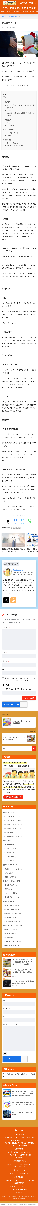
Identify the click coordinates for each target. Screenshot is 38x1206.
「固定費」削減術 (11, 848)
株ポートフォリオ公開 (13, 913)
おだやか (8, 120)
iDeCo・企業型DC (11, 893)
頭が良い (8, 102)
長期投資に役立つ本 (12, 897)
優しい (9, 123)
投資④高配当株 (8, 901)
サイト (4, 669)
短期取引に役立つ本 (12, 945)
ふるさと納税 (9, 860)
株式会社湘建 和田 (28, 1074)
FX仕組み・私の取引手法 (13, 941)
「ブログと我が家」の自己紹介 (11, 1074)
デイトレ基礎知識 (11, 929)
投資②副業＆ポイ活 (28, 12)
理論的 (9, 110)
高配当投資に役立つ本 (13, 921)
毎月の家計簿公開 (11, 844)
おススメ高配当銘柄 (12, 905)
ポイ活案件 (9, 873)
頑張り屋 (8, 140)
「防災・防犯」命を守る (13, 836)
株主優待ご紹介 (10, 917)
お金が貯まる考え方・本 (13, 824)
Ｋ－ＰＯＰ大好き (12, 133)
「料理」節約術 (10, 856)
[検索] (34, 748)
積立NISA (8, 889)
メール (5, 661)
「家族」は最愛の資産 (13, 820)
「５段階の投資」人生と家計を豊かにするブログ (19, 5)
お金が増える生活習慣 (13, 828)
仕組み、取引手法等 (12, 909)
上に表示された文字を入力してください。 (17, 689)
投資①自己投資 (5, 12)
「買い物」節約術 (11, 852)
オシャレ (9, 135)
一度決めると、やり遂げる (15, 145)
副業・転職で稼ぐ (11, 877)
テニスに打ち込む (12, 143)
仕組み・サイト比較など (13, 869)
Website (13, 604)
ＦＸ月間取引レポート (13, 937)
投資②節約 (16, 12)
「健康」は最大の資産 (13, 816)
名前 (4, 652)
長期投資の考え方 (11, 885)
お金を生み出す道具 (12, 832)
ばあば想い (10, 126)
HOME (20, 1130)
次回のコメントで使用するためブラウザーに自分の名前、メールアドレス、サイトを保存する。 (20, 679)
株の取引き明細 (10, 933)
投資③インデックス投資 (11, 881)
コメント (6, 627)
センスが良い (9, 130)
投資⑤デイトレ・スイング (12, 925)
